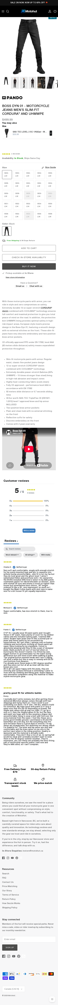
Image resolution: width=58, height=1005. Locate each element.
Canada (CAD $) (11, 989)
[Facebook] (3, 858)
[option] (29, 46)
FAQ (4, 878)
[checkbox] (45, 555)
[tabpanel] (29, 648)
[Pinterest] (17, 858)
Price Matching (9, 886)
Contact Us (7, 882)
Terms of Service (10, 895)
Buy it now (29, 266)
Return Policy (9, 899)
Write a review (29, 530)
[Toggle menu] (3, 11)
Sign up (10, 947)
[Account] (49, 11)
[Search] (9, 11)
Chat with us (36, 286)
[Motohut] (29, 11)
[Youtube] (12, 858)
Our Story (7, 891)
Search (5, 874)
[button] (29, 501)
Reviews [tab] (11, 541)
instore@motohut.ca (33, 851)
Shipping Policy (9, 908)
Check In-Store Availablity (29, 257)
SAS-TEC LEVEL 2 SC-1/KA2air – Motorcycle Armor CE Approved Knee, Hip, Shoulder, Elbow (30, 132)
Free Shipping (13, 240)
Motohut (12, 995)
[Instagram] (8, 858)
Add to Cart (29, 248)
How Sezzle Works (11, 903)
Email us (20, 286)
